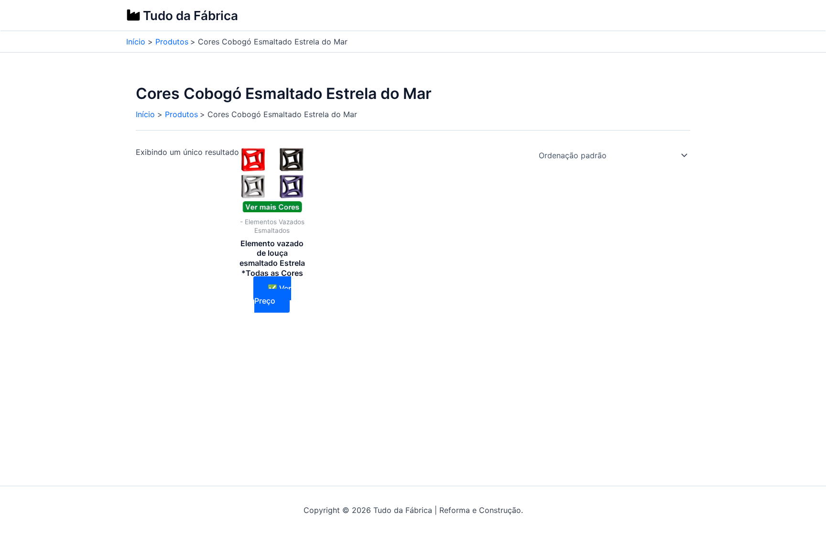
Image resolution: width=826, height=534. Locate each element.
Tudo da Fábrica (190, 15)
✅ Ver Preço (272, 294)
